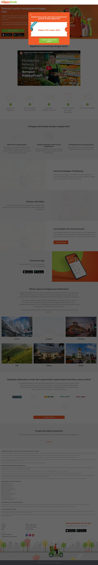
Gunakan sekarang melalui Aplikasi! (49, 40)
